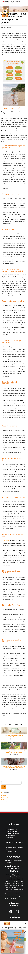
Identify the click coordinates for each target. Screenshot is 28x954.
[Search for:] (26, 10)
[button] (25, 923)
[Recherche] (4, 787)
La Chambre (4, 797)
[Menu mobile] (23, 10)
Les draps (6, 541)
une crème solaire (20, 116)
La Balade (3, 795)
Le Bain (3, 799)
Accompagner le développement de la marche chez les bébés (14, 751)
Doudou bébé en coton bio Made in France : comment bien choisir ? (14, 767)
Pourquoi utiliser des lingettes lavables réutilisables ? (14, 736)
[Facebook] (11, 911)
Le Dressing (4, 801)
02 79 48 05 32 (11, 852)
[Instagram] (17, 911)
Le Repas (3, 803)
